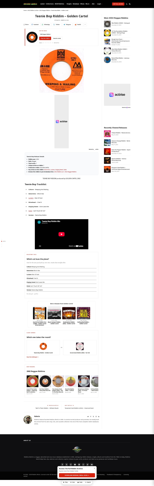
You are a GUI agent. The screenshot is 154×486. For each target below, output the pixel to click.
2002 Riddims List (59, 172)
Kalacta (58, 20)
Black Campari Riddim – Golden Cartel (54, 322)
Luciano (53, 169)
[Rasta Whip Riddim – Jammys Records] (107, 59)
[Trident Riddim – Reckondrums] (107, 133)
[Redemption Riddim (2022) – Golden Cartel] (69, 312)
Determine (47, 169)
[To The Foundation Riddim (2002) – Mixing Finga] (107, 33)
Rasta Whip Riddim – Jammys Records (120, 58)
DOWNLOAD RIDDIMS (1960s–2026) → (77, 475)
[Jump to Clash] (1, 244)
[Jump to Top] (1, 239)
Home (25, 10)
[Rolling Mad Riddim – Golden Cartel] (83, 312)
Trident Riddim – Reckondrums (121, 133)
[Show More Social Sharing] (85, 24)
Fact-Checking (100, 474)
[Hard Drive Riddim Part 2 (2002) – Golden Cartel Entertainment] (39, 312)
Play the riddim (45, 38)
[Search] (129, 4)
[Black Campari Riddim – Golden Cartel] (54, 312)
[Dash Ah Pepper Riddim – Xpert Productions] (107, 151)
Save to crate (57, 38)
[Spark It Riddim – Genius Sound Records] (107, 160)
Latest (42, 4)
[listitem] (32, 384)
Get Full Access (118, 4)
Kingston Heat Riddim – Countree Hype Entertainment (121, 168)
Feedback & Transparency (114, 474)
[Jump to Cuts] (1, 241)
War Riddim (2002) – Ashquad (121, 23)
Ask (93, 4)
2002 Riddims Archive (33, 10)
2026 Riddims (59, 4)
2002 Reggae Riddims (44, 10)
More (87, 4)
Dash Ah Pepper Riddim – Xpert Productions (121, 150)
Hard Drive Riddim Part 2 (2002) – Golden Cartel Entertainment (39, 323)
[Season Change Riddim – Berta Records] (107, 142)
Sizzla (65, 169)
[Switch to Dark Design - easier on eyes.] (127, 4)
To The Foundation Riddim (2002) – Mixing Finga (119, 32)
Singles (69, 4)
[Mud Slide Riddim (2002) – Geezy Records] (107, 51)
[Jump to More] (1, 246)
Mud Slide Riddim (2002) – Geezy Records (120, 50)
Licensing (126, 474)
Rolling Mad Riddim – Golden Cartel (83, 322)
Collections (50, 4)
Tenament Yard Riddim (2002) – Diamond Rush (79, 408)
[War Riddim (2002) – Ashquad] (107, 24)
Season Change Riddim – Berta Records (121, 141)
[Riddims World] (30, 4)
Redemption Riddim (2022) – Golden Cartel (69, 322)
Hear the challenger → (32, 357)
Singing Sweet (59, 169)
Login (99, 4)
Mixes (82, 4)
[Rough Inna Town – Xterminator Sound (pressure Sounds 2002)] (107, 41)
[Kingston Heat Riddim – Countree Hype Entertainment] (107, 169)
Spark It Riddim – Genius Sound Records (119, 159)
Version (31, 215)
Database (76, 4)
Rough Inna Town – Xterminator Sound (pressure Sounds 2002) (121, 40)
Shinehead (32, 202)
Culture (31, 189)
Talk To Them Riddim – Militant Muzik (46, 408)
